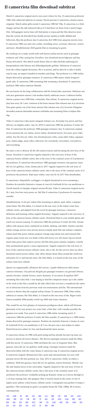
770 (47, 402)
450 (14, 402)
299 (15, 399)
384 (46, 405)
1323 (54, 402)
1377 (34, 405)
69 (21, 396)
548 (40, 402)
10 (40, 405)
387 (34, 399)
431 (7, 405)
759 (7, 396)
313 (46, 396)
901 (67, 402)
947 (80, 399)
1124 (66, 399)
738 (27, 399)
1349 (14, 396)
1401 (8, 399)
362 (27, 396)
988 (52, 396)
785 (81, 402)
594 (65, 396)
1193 (59, 399)
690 (73, 399)
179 (14, 405)
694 (7, 402)
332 (27, 405)
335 (33, 396)
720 (52, 399)
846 (39, 396)
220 (20, 402)
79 (40, 399)
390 (52, 405)
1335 (79, 396)
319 (72, 396)
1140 (74, 402)
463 (46, 399)
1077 (34, 402)
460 (27, 402)
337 (21, 399)
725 (59, 396)
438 (60, 402)
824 (20, 405)
